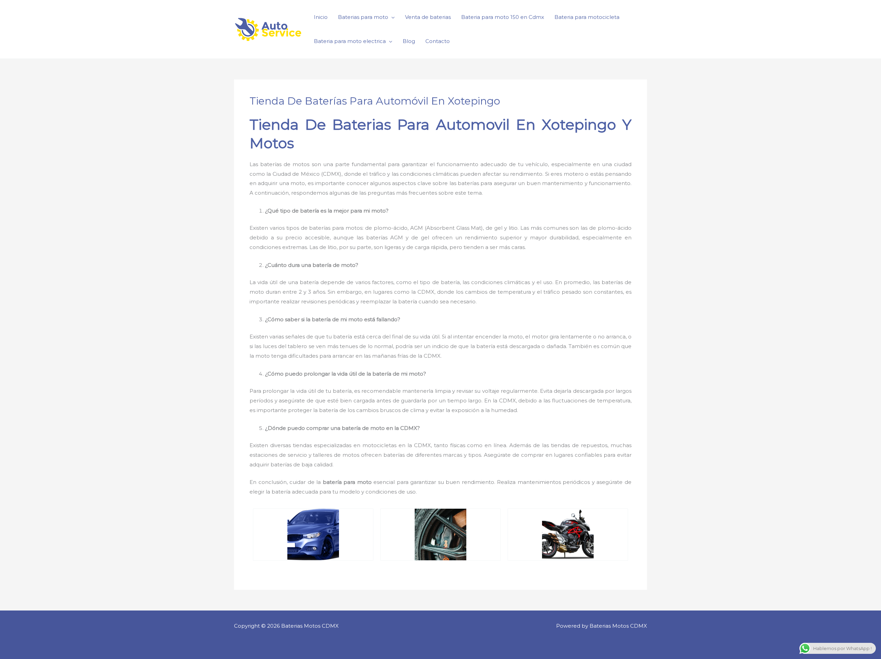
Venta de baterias (428, 17)
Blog (409, 41)
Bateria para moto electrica (350, 41)
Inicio (321, 17)
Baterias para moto (363, 17)
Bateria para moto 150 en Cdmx (502, 17)
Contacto (437, 41)
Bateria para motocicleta (586, 17)
